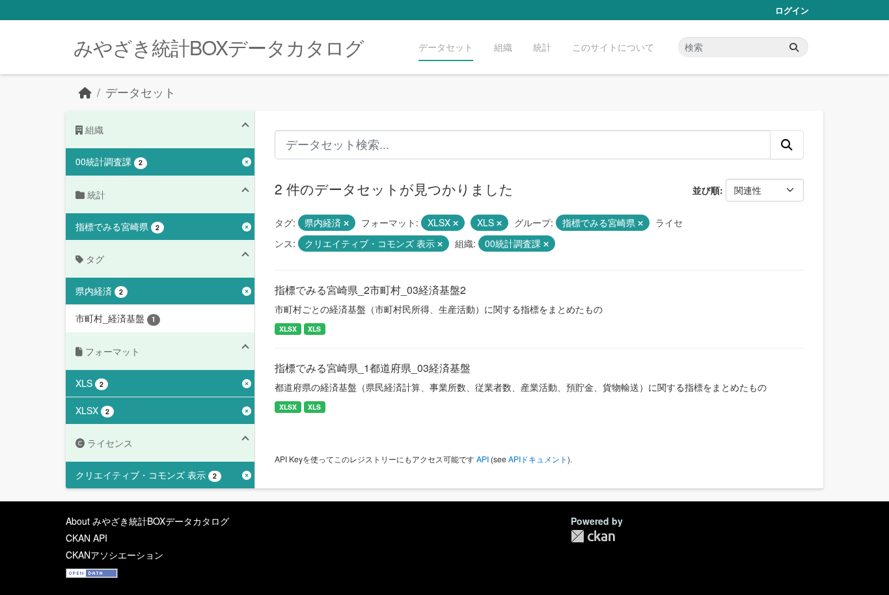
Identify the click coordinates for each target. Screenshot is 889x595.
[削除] (346, 223)
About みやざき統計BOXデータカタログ (147, 520)
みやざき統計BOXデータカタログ (219, 47)
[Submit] (794, 47)
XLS (314, 329)
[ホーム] (85, 92)
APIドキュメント (538, 458)
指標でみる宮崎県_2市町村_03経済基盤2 (370, 289)
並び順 (706, 189)
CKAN (593, 536)
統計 (542, 46)
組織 (503, 46)
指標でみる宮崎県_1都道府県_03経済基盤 (373, 367)
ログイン (792, 10)
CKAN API (86, 537)
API (482, 458)
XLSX (288, 329)
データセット (445, 46)
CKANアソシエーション (114, 554)
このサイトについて (613, 46)
